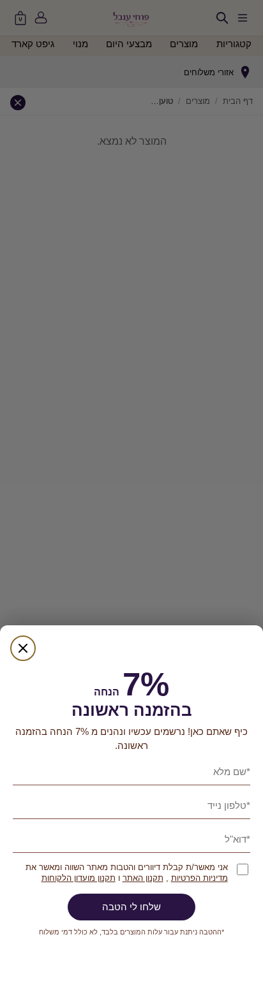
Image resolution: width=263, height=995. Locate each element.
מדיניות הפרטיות (199, 878)
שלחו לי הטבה (131, 906)
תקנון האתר (143, 878)
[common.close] (23, 648)
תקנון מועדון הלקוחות (78, 878)
